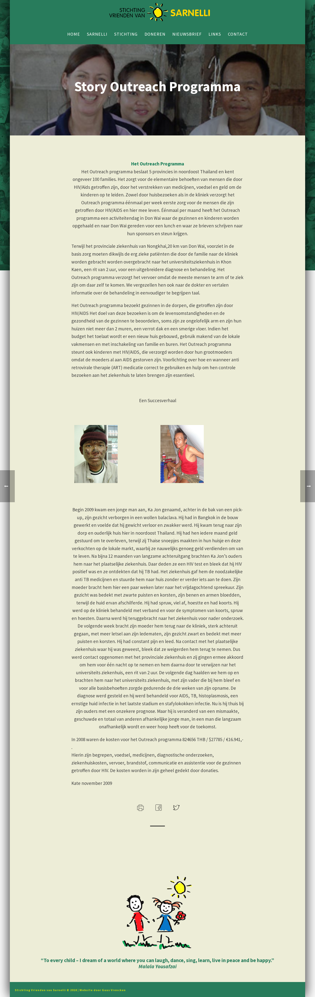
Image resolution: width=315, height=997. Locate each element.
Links (214, 34)
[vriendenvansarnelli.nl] (157, 12)
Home (73, 34)
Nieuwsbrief (187, 34)
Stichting (126, 34)
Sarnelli (97, 34)
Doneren (154, 34)
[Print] (140, 807)
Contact (238, 34)
